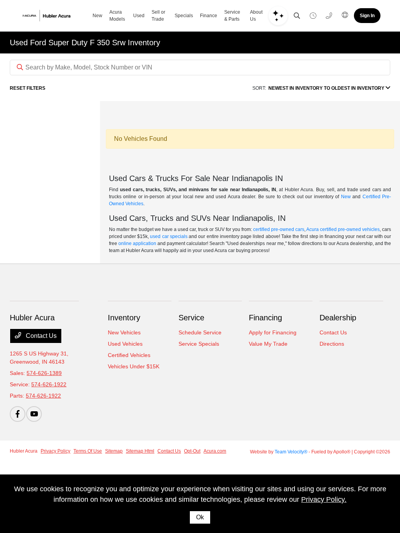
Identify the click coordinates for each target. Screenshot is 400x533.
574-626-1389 (44, 373)
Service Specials (199, 344)
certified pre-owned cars (278, 229)
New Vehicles (124, 332)
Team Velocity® (291, 452)
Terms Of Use (87, 451)
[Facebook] (17, 414)
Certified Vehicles (129, 355)
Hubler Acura (24, 451)
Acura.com (215, 451)
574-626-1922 (48, 384)
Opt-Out (192, 451)
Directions (332, 344)
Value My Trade (268, 344)
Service (191, 317)
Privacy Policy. (323, 499)
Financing (265, 317)
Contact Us (40, 335)
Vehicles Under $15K (133, 366)
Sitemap (114, 451)
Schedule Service (200, 332)
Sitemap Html (140, 451)
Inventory (124, 317)
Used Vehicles (125, 344)
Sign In (367, 15)
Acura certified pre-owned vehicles (343, 229)
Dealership (338, 317)
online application (137, 243)
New (346, 196)
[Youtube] (34, 414)
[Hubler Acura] (53, 15)
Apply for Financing (272, 332)
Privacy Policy (55, 451)
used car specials (169, 236)
